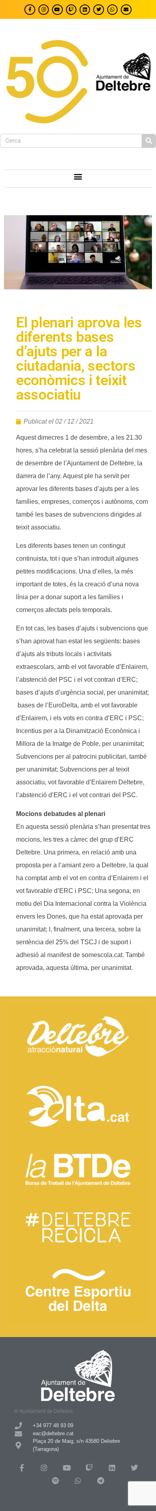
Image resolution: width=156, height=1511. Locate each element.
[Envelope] (126, 9)
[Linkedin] (85, 9)
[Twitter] (98, 9)
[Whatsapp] (112, 9)
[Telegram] (100, 1480)
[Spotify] (55, 1480)
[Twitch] (71, 9)
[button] (78, 176)
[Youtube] (57, 9)
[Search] (149, 140)
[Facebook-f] (29, 9)
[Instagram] (43, 9)
